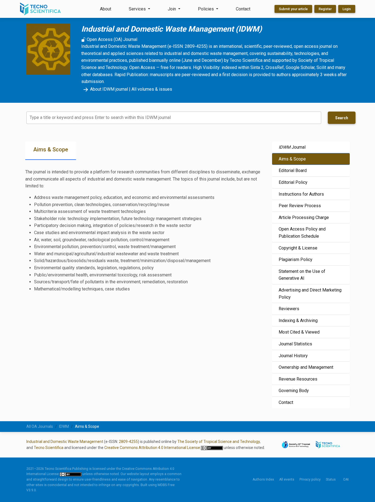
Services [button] (138, 9)
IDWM (64, 426)
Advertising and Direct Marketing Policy (310, 293)
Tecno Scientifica (48, 447)
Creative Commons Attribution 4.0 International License (152, 447)
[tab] (50, 151)
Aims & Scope (292, 159)
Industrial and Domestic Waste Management (64, 441)
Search (341, 118)
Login (347, 9)
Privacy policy (310, 479)
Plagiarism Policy (295, 259)
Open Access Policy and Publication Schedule (302, 232)
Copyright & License (298, 248)
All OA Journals (39, 426)
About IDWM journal (109, 89)
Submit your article (293, 9)
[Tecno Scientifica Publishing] (41, 9)
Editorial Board (293, 170)
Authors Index (263, 479)
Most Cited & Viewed (299, 332)
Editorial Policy (293, 182)
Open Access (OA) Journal (111, 39)
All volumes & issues (151, 89)
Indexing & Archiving (298, 320)
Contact (243, 9)
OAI (346, 479)
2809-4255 (128, 441)
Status (331, 479)
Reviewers (289, 308)
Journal (292, 147)
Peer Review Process (300, 205)
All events (286, 479)
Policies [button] (206, 9)
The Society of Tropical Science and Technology (218, 441)
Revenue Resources (298, 379)
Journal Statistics (295, 343)
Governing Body (294, 390)
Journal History (293, 355)
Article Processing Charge (304, 217)
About (105, 9)
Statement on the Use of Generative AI (302, 275)
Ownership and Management (306, 367)
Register (325, 9)
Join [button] (172, 9)
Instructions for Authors (301, 194)
